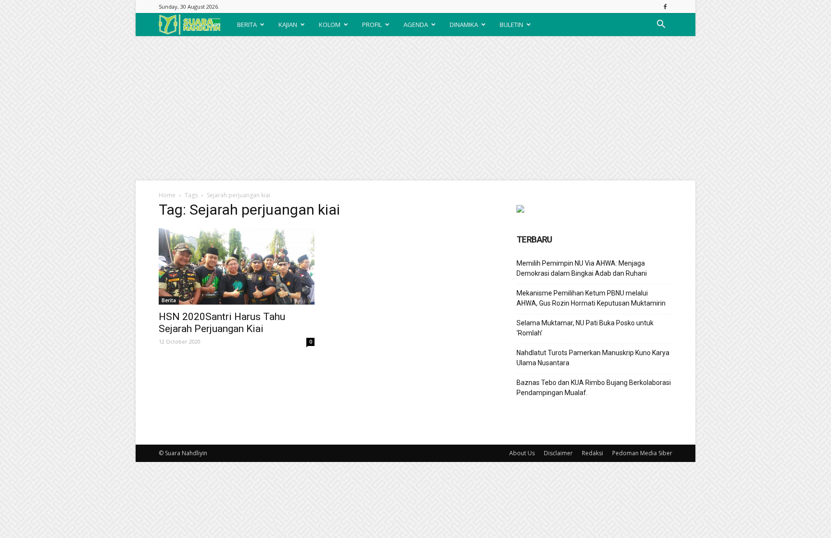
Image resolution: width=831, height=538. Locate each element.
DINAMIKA (464, 24)
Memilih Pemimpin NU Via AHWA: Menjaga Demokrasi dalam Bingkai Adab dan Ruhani (581, 268)
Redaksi (592, 453)
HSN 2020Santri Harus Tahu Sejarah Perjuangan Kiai (222, 322)
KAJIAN (287, 24)
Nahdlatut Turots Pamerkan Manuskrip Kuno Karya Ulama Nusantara (592, 358)
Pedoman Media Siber (642, 453)
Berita (169, 300)
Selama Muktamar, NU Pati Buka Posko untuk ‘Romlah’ (585, 328)
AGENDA (415, 24)
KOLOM (329, 24)
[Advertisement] (415, 108)
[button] (660, 24)
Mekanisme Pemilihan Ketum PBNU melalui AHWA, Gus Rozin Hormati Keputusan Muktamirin (591, 298)
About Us (522, 453)
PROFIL (372, 24)
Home (167, 195)
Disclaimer (558, 453)
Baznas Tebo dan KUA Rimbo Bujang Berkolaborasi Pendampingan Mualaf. (593, 388)
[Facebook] (665, 6)
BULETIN (511, 24)
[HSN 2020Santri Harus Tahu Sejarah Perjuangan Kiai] (237, 266)
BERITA (247, 24)
